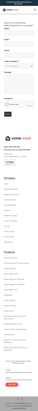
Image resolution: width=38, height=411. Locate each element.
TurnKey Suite (9, 334)
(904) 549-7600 (24, 150)
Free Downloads (10, 205)
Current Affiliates (10, 221)
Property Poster (10, 305)
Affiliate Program (10, 215)
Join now (11, 384)
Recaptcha (8, 98)
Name (7, 28)
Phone (6, 50)
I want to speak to (11, 61)
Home (6, 184)
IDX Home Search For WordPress (16, 263)
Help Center (8, 242)
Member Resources (11, 194)
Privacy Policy (9, 237)
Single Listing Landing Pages (15, 329)
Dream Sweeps (9, 300)
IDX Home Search (10, 258)
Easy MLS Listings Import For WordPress (15, 341)
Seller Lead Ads (10, 268)
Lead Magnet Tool (10, 290)
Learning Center (10, 200)
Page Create (8, 311)
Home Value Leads (11, 274)
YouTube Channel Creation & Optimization (15, 317)
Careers (7, 210)
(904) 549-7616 (14, 147)
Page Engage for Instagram (14, 284)
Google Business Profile (13, 324)
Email (7, 39)
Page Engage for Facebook (14, 279)
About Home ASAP (11, 189)
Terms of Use (9, 231)
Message (8, 72)
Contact (7, 226)
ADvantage (8, 295)
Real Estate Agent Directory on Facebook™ (16, 348)
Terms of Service (19, 408)
